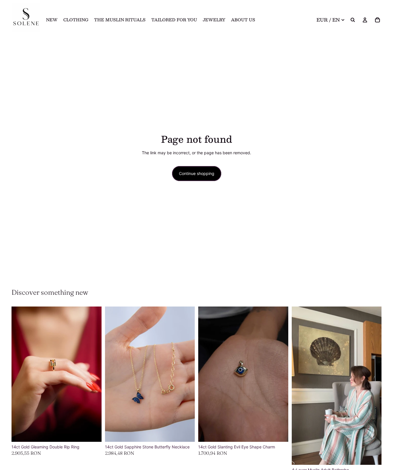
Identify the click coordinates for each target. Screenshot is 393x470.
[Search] (352, 20)
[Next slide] (93, 374)
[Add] (372, 456)
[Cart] (377, 20)
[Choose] (92, 433)
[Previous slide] (20, 374)
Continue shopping (196, 173)
